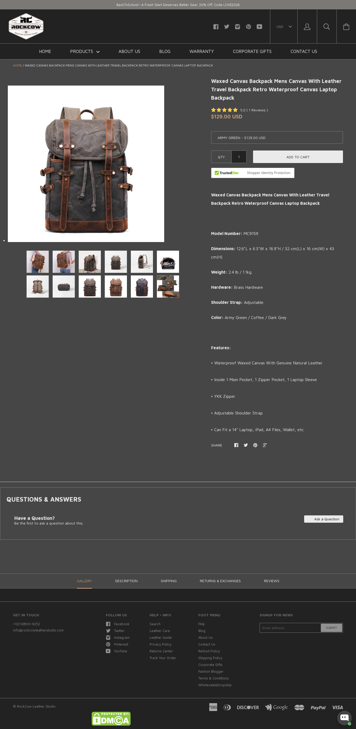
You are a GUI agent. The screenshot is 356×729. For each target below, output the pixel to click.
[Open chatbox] (344, 718)
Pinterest (121, 644)
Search (155, 624)
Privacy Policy (160, 644)
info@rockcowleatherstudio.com (38, 630)
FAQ (201, 624)
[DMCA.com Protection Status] (111, 724)
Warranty (201, 51)
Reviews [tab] (271, 581)
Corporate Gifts (252, 51)
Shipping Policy (210, 658)
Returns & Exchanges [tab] (220, 581)
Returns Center (161, 651)
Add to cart (297, 157)
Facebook (122, 624)
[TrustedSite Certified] (252, 173)
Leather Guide (161, 637)
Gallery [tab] (84, 581)
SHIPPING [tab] (169, 581)
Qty (221, 157)
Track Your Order (163, 658)
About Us (129, 51)
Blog (164, 51)
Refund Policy (209, 651)
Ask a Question (326, 519)
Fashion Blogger (211, 671)
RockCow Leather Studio (36, 706)
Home (45, 51)
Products (82, 51)
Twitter (119, 631)
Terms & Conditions (213, 678)
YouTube (120, 651)
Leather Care (160, 631)
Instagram (122, 637)
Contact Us (304, 51)
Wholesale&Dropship (215, 685)
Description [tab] (126, 581)
